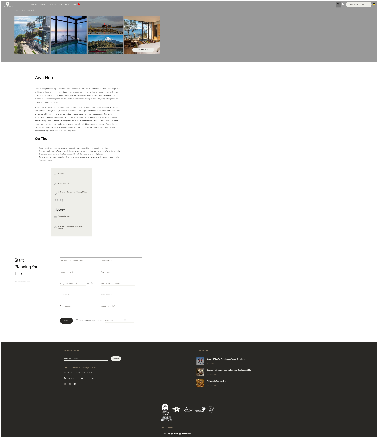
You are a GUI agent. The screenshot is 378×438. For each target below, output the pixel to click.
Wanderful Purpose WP (48, 4)
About (67, 4)
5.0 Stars (163, 433)
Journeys (34, 4)
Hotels (22, 10)
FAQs (162, 428)
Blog (60, 4)
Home (16, 10)
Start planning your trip (356, 4)
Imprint (170, 428)
